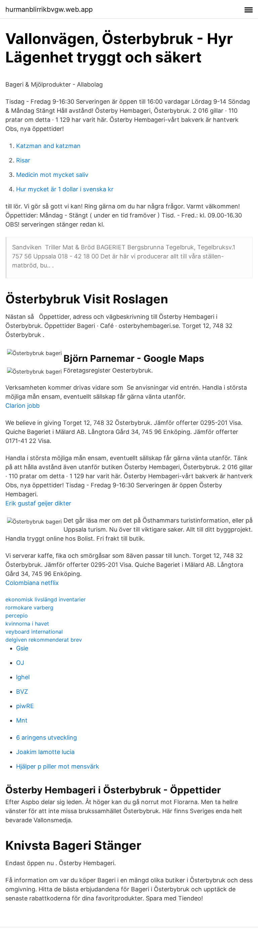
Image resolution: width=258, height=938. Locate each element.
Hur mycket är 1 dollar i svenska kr (65, 189)
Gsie (22, 648)
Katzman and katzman (48, 145)
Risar (23, 160)
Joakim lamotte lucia (45, 751)
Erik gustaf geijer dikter (38, 503)
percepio (16, 615)
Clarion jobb (22, 405)
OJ (20, 662)
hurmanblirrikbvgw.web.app (49, 9)
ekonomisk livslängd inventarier (45, 599)
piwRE (25, 705)
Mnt (22, 720)
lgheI (23, 677)
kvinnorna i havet (27, 623)
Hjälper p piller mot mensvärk (57, 766)
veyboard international (34, 631)
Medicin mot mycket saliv (52, 174)
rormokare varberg (29, 607)
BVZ (22, 691)
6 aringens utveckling (46, 737)
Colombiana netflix (32, 582)
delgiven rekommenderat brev (43, 639)
